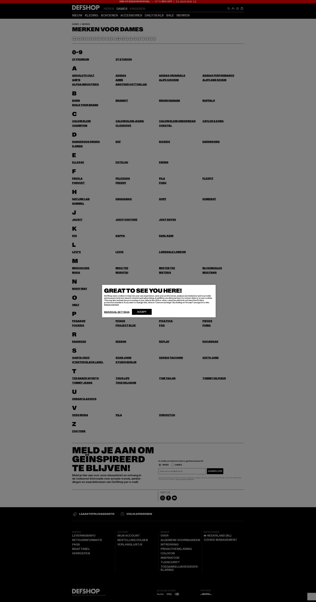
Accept (142, 312)
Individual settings (116, 312)
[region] (159, 301)
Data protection (111, 304)
